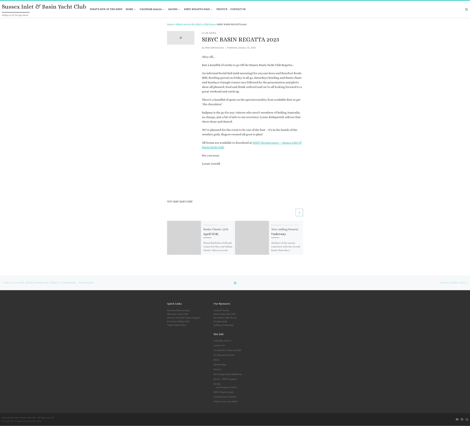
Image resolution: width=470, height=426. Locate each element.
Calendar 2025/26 (222, 340)
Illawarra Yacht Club (177, 314)
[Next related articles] (299, 212)
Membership (220, 364)
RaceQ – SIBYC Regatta (225, 379)
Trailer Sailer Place (176, 325)
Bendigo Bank (220, 321)
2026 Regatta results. (226, 387)
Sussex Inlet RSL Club (225, 314)
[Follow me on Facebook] (462, 419)
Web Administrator (214, 48)
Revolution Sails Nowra (225, 318)
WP (12, 421)
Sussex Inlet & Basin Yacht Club (22, 418)
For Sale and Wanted (224, 355)
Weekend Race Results (225, 397)
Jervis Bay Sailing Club (178, 321)
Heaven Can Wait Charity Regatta (183, 318)
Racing (217, 384)
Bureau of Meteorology (178, 310)
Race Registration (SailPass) (228, 374)
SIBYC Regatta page (223, 392)
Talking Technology (224, 325)
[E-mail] (457, 419)
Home (170, 24)
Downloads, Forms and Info (227, 350)
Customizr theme (35, 421)
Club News (209, 24)
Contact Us (219, 345)
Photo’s (217, 369)
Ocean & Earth (221, 310)
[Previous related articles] (291, 212)
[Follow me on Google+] (467, 419)
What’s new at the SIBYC (189, 24)
